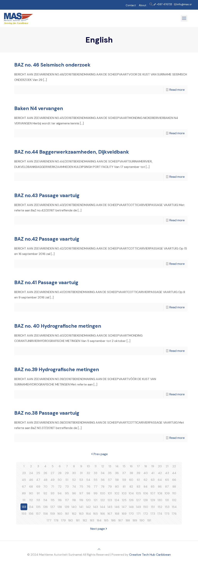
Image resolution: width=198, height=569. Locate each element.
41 (152, 473)
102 (116, 493)
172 (145, 514)
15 (124, 466)
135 (38, 507)
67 (24, 486)
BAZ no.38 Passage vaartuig (46, 413)
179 (63, 520)
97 (81, 493)
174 (159, 514)
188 (127, 520)
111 (23, 500)
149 (138, 507)
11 (95, 466)
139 (67, 507)
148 (131, 507)
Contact (131, 5)
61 (138, 480)
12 (102, 466)
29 (67, 473)
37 (124, 473)
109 (167, 493)
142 (88, 507)
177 (49, 520)
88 (174, 486)
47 (38, 480)
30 (74, 473)
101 (110, 493)
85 (152, 486)
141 (81, 507)
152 (160, 507)
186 (113, 520)
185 (106, 520)
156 (31, 514)
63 (152, 480)
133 (24, 507)
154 (174, 507)
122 (102, 500)
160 (59, 514)
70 (45, 486)
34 (103, 473)
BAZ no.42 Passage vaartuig (46, 239)
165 (95, 514)
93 (52, 493)
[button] (151, 5)
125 (124, 500)
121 (95, 500)
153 (167, 507)
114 (45, 500)
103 (124, 493)
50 (60, 480)
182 (85, 520)
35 (110, 473)
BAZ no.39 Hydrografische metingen (56, 369)
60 (131, 480)
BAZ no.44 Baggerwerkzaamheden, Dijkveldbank (71, 152)
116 (60, 500)
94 (60, 493)
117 (67, 500)
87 (167, 486)
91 (38, 493)
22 (174, 466)
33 (95, 473)
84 (146, 486)
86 (160, 486)
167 (109, 514)
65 (167, 480)
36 (117, 473)
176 (174, 514)
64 (160, 480)
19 (152, 466)
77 (95, 486)
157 (38, 514)
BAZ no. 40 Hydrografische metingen (57, 326)
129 (152, 500)
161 (67, 514)
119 (81, 500)
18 (145, 466)
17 (138, 466)
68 (31, 486)
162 (74, 514)
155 (23, 514)
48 (45, 480)
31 (81, 473)
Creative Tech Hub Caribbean (150, 555)
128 (145, 500)
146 (116, 507)
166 (102, 514)
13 (109, 466)
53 (81, 480)
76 (88, 486)
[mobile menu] (184, 18)
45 (24, 480)
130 (159, 500)
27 (52, 473)
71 (52, 486)
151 (153, 507)
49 (52, 480)
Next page (97, 529)
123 (110, 500)
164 (88, 514)
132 (174, 500)
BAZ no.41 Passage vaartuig (46, 282)
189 (134, 520)
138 (59, 507)
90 (31, 493)
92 (45, 493)
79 (110, 486)
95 (67, 493)
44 (174, 473)
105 (138, 493)
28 (59, 473)
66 (174, 480)
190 (141, 520)
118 (74, 500)
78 (102, 486)
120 (88, 500)
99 (95, 493)
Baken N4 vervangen (38, 108)
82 (131, 486)
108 (159, 493)
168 (117, 514)
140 (74, 507)
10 (88, 466)
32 (88, 473)
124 (116, 500)
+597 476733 (164, 4)
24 (31, 473)
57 (110, 480)
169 (124, 514)
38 (131, 473)
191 (149, 520)
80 (117, 486)
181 (77, 520)
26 (45, 473)
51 (66, 480)
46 (31, 480)
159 (52, 514)
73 (67, 486)
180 (70, 520)
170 (131, 514)
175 (167, 514)
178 (56, 520)
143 (95, 507)
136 (45, 507)
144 (102, 507)
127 (138, 500)
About (142, 5)
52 (74, 480)
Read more (177, 90)
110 (174, 493)
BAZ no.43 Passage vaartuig (46, 195)
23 (24, 473)
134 (31, 507)
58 (117, 480)
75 (81, 486)
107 (152, 493)
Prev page (101, 454)
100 (102, 493)
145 (109, 507)
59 (124, 480)
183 (92, 520)
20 (160, 466)
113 (38, 500)
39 (138, 473)
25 (38, 473)
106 (145, 493)
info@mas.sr (184, 4)
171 (138, 514)
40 (145, 473)
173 (152, 514)
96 (74, 493)
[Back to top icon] (99, 549)
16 (131, 466)
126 (131, 500)
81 (124, 486)
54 (88, 480)
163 (81, 514)
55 (95, 480)
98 (88, 493)
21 (167, 466)
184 (99, 520)
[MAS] (18, 18)
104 (131, 493)
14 (117, 466)
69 (38, 486)
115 (53, 500)
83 (138, 486)
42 (160, 473)
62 (145, 480)
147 (124, 507)
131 (167, 500)
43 (167, 473)
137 (52, 507)
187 (120, 520)
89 (24, 493)
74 (74, 486)
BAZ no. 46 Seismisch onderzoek (52, 65)
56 (103, 480)
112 (31, 500)
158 (45, 514)
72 (59, 486)
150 (145, 507)
